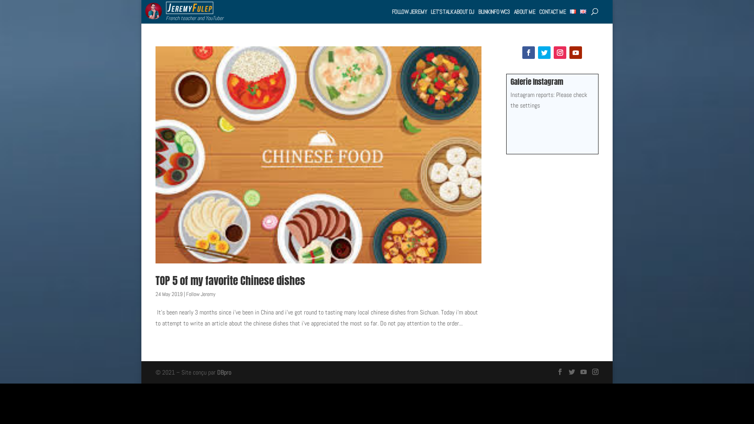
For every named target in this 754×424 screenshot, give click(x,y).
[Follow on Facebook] (528, 52)
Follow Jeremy (409, 11)
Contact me (552, 11)
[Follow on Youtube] (575, 52)
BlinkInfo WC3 (494, 11)
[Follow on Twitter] (544, 52)
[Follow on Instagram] (560, 52)
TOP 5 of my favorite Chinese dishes (230, 280)
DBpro (224, 372)
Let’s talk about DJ (452, 11)
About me (524, 11)
